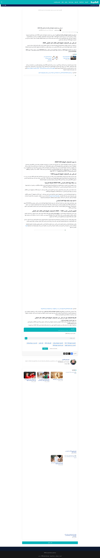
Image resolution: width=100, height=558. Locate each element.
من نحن (39, 556)
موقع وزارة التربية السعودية (54, 196)
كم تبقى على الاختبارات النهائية (70, 345)
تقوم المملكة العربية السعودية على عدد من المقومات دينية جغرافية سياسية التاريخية (56, 308)
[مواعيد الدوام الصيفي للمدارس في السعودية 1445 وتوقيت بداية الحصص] (43, 375)
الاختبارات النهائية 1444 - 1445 (70, 343)
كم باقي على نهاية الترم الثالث (31, 343)
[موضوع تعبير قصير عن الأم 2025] (57, 375)
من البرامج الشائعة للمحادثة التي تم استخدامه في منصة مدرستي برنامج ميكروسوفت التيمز (55, 72)
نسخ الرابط (45, 348)
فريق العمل (57, 556)
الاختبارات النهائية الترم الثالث (57, 343)
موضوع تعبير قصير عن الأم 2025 (58, 379)
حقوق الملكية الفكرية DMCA (45, 556)
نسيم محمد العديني (56, 30)
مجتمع (66, 2)
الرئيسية (86, 2)
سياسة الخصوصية (52, 556)
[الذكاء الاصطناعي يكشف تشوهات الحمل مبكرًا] (73, 58)
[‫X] (67, 363)
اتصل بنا (60, 556)
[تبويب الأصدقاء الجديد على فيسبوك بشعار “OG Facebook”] (55, 58)
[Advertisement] (50, 19)
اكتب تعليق (50, 542)
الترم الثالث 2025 (48, 343)
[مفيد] (94, 2)
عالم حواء (76, 2)
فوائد (62, 2)
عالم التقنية (81, 2)
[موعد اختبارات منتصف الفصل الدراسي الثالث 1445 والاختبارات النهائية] (30, 375)
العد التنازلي (41, 343)
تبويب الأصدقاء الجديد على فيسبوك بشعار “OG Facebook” (48, 58)
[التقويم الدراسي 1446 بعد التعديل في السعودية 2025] (70, 411)
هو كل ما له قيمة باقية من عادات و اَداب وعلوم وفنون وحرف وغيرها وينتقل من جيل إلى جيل (70, 535)
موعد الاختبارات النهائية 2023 (58, 345)
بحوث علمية (71, 2)
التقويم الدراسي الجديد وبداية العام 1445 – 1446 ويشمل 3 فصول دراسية (41, 68)
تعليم (57, 10)
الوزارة (26, 225)
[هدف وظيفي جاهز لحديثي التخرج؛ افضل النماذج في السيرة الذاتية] (57, 458)
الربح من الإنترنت (57, 2)
